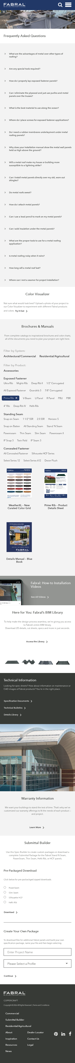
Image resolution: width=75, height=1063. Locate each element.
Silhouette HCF (16, 897)
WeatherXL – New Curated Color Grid (19, 507)
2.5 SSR (41, 418)
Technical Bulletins (13, 708)
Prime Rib (9, 397)
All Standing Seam (33, 426)
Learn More (35, 827)
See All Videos (38, 597)
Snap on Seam (11, 418)
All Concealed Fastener (16, 453)
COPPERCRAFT (11, 1000)
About (8, 1032)
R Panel (50, 398)
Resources (11, 1044)
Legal (30, 1044)
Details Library (11, 714)
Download (9, 912)
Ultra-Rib (8, 383)
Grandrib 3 (35, 390)
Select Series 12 (12, 460)
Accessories (11, 370)
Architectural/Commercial (20, 356)
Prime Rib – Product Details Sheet (55, 507)
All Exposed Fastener (15, 390)
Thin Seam (25, 433)
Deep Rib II (37, 383)
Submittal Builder (14, 1019)
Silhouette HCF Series (43, 453)
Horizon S (53, 418)
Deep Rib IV (19, 405)
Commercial (12, 1013)
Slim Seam (40, 433)
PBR (68, 398)
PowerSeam (14, 887)
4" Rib (7, 405)
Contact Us (33, 1038)
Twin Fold (22, 440)
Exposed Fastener (15, 378)
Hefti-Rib (34, 405)
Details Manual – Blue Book (19, 560)
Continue (8, 976)
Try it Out (19, 311)
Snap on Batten (12, 426)
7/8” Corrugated (53, 390)
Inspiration (11, 1038)
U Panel (39, 398)
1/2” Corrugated (55, 383)
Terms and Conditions (41, 1005)
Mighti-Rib (22, 383)
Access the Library (35, 641)
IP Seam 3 (36, 440)
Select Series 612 (32, 460)
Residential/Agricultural (54, 356)
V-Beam (27, 398)
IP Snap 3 (8, 440)
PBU (60, 398)
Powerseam (10, 433)
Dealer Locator (35, 1032)
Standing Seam (13, 414)
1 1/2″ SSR (28, 418)
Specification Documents (16, 701)
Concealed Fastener (16, 448)
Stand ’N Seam (54, 426)
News (8, 1051)
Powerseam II (57, 433)
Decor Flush (51, 460)
